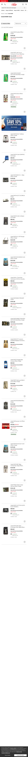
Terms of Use (19, 751)
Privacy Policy (13, 748)
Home (2, 13)
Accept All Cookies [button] (20, 755)
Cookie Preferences (5, 752)
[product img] (6, 37)
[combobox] (21, 23)
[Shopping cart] (26, 4)
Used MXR (10, 13)
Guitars (3, 10)
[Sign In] (22, 4)
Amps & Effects (9, 10)
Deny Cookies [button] (7, 755)
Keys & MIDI (17, 10)
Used (6, 13)
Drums (22, 10)
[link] (18, 32)
